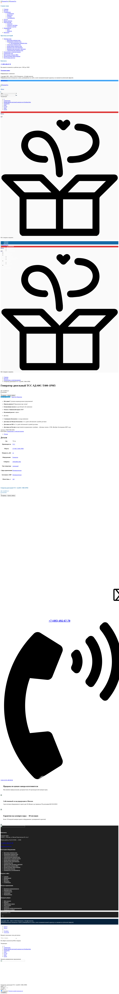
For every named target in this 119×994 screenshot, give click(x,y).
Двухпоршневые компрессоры (18, 43)
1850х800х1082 (16, 461)
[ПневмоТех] (8, 1)
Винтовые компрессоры (13, 40)
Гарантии (9, 23)
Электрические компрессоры (15, 50)
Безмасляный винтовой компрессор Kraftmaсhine (17, 102)
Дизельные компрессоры (14, 44)
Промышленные (17, 470)
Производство (8, 890)
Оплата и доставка (12, 25)
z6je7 (5, 105)
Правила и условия (9, 909)
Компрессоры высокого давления (16, 49)
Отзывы (9, 16)
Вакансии (10, 15)
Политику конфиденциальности (16, 991)
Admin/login (7, 100)
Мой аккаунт (7, 901)
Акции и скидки (11, 26)
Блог (8, 29)
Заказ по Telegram (5, 397)
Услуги (6, 19)
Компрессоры (7, 38)
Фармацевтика (8, 894)
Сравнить (6, 906)
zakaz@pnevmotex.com (6, 846)
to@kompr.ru (4, 80)
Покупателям (7, 22)
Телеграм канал (5, 70)
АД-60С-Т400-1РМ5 (18, 448)
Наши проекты (8, 21)
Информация (7, 28)
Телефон (3, 987)
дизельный (15, 466)
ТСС (13, 444)
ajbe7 (5, 108)
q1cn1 (5, 109)
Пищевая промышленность (11, 888)
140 (13, 479)
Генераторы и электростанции (12, 52)
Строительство (8, 891)
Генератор (15, 457)
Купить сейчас (11, 395)
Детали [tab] (6, 434)
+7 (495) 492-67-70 (6, 64)
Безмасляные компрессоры (14, 46)
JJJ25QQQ (7, 103)
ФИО (2, 986)
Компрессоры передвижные (15, 47)
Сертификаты (11, 18)
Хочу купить (7, 905)
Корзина (6, 902)
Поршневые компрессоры (14, 41)
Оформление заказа (9, 904)
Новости (9, 31)
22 (13, 453)
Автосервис (7, 893)
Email (2, 989)
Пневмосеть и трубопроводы (12, 870)
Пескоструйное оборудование (12, 56)
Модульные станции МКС (11, 55)
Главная (6, 9)
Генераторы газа (8, 53)
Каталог (6, 10)
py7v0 (5, 106)
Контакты (6, 32)
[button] (59, 115)
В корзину (3, 395)
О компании (7, 12)
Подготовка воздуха (9, 57)
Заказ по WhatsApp (16, 397)
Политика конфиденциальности (13, 908)
